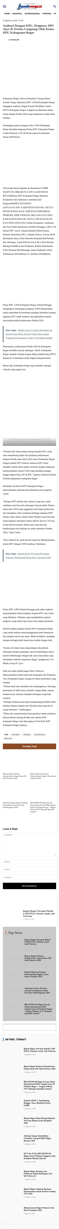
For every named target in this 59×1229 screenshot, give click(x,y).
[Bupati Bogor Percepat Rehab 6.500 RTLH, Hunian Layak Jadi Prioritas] (12, 916)
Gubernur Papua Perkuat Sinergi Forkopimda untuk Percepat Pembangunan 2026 (15, 805)
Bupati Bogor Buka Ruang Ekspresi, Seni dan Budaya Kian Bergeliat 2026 (39, 1120)
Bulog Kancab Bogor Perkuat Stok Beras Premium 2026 (39, 1209)
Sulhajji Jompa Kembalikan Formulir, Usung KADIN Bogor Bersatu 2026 (37, 1138)
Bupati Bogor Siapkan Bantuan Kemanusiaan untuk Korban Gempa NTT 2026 (40, 1191)
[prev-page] (4, 1222)
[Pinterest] (28, 90)
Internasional (40, 735)
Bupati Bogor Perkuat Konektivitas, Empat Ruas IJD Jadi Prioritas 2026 (14, 776)
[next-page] (9, 1222)
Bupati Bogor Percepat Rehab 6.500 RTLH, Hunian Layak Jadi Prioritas (39, 913)
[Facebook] (15, 90)
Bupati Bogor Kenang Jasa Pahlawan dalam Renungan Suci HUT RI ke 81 (38, 1173)
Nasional (8, 738)
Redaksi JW (14, 40)
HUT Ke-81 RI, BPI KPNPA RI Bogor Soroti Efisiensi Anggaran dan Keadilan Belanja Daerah (39, 1156)
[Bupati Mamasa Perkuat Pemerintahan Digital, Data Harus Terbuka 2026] (43, 761)
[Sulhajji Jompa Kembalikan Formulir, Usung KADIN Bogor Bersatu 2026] (12, 1139)
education (15, 735)
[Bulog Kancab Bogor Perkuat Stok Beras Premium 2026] (12, 1210)
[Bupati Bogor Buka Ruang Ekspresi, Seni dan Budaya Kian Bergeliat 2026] (12, 1122)
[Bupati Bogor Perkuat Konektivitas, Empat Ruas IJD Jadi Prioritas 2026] (16, 761)
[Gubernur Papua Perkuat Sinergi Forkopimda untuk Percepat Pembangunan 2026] (16, 790)
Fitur (27, 933)
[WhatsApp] (34, 90)
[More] (45, 901)
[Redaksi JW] (5, 40)
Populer (36, 933)
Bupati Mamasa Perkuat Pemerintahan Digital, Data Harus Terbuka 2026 (43, 776)
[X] (21, 90)
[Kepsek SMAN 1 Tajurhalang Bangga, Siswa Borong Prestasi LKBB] (12, 1104)
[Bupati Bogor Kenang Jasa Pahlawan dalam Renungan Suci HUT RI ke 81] (12, 1175)
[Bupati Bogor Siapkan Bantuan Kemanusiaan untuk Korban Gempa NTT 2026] (12, 1192)
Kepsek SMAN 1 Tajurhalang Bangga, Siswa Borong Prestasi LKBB (37, 1103)
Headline (27, 735)
